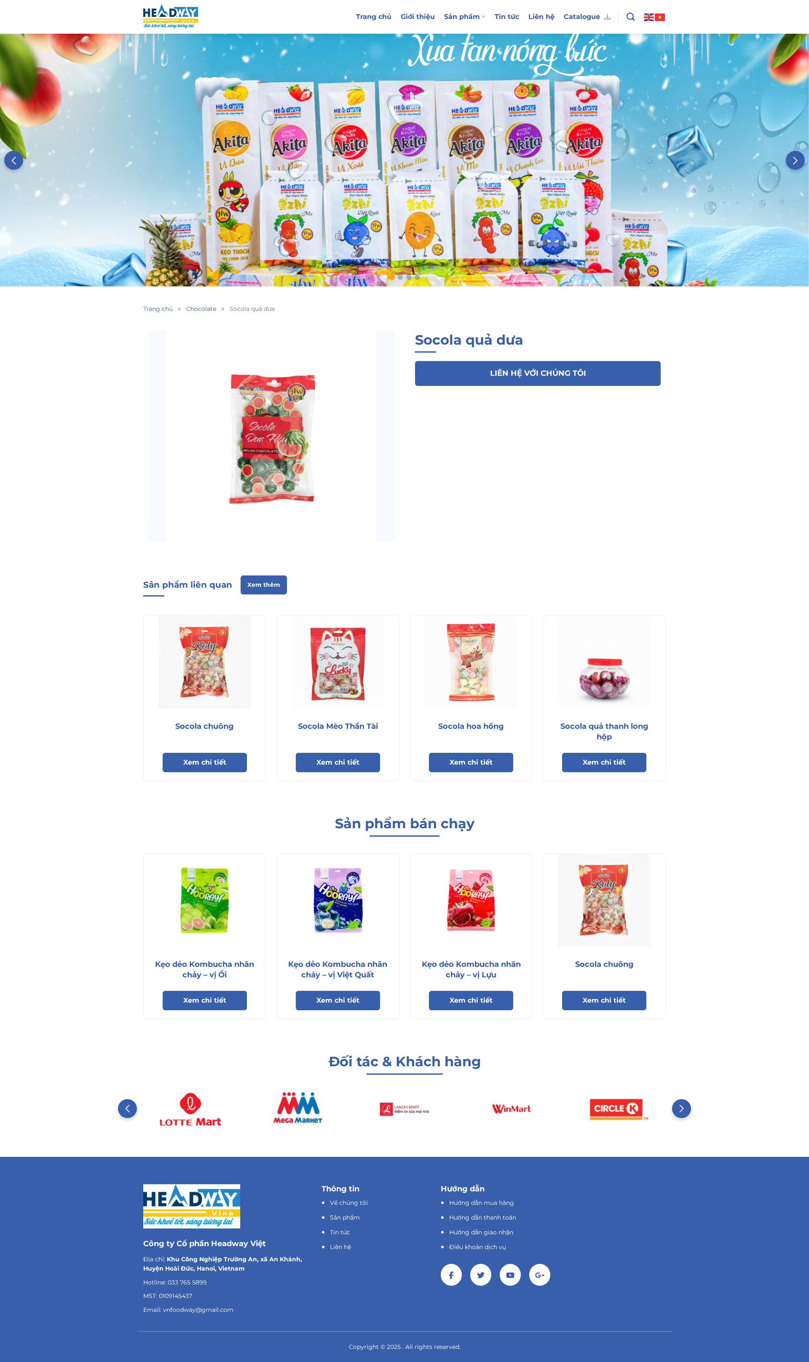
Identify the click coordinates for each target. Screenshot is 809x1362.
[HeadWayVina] (170, 16)
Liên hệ (541, 17)
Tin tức (507, 17)
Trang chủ (373, 17)
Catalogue (582, 17)
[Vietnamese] (660, 16)
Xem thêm (263, 585)
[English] (649, 16)
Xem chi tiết (204, 762)
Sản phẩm (462, 17)
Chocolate (201, 309)
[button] (795, 160)
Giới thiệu (418, 17)
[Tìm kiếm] (631, 17)
